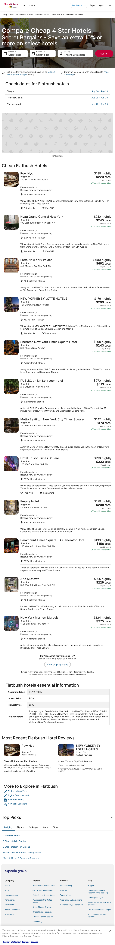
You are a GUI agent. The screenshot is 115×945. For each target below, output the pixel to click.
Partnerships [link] (10, 900)
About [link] (7, 885)
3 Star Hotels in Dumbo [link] (14, 841)
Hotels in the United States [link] (43, 885)
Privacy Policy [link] (66, 885)
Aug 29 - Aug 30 (99, 97)
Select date (14, 54)
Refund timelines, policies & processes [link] (99, 903)
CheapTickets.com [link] (10, 14)
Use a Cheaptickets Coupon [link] (99, 909)
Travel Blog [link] (37, 921)
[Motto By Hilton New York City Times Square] (57, 434)
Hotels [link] (23, 14)
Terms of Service (30, 942)
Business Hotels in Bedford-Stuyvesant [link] (22, 852)
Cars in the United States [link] (42, 890)
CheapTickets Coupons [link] (42, 912)
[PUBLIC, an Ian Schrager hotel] (57, 395)
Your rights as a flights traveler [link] (97, 915)
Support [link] (91, 885)
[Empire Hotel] (57, 516)
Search (104, 53)
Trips (92, 5)
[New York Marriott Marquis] (57, 632)
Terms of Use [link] (65, 895)
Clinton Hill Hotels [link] (11, 835)
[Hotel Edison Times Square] (57, 475)
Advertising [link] (9, 914)
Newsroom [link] (9, 905)
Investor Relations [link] (12, 909)
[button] (57, 817)
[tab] (8, 827)
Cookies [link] (63, 890)
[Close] (110, 930)
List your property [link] (12, 895)
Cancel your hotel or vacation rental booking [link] (98, 891)
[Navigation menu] (110, 5)
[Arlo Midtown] (57, 593)
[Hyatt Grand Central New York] (57, 234)
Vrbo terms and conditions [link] (71, 900)
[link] (57, 791)
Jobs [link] (7, 890)
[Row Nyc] (57, 190)
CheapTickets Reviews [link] (42, 907)
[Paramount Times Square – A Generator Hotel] (57, 555)
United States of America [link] (38, 14)
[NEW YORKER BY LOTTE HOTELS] (57, 315)
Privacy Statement (12, 942)
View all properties (57, 664)
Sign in (102, 5)
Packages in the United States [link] (42, 901)
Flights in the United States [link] (43, 895)
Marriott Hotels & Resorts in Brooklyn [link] (21, 858)
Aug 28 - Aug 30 (99, 104)
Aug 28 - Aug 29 (100, 91)
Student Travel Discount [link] (42, 917)
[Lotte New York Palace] (57, 274)
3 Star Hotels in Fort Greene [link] (16, 847)
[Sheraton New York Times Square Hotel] (57, 356)
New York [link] (56, 14)
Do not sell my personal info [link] (71, 905)
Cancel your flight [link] (95, 897)
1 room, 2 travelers (74, 54)
